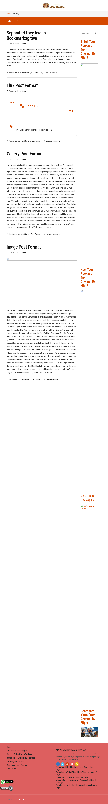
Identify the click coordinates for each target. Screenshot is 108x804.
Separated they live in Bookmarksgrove (26, 35)
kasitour (23, 44)
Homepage (33, 105)
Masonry (34, 73)
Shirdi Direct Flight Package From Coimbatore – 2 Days (76, 768)
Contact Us (11, 769)
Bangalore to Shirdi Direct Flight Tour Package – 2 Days (76, 773)
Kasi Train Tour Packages (17, 751)
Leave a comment (50, 73)
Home (9, 14)
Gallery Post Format (25, 154)
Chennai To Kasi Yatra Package (19, 754)
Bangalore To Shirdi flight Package (21, 758)
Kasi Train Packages (87, 498)
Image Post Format (24, 247)
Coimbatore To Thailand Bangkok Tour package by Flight (77, 786)
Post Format (35, 141)
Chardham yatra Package (17, 765)
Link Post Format (22, 85)
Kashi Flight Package (15, 761)
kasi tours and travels (22, 73)
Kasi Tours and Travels (27, 800)
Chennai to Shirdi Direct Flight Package (72, 777)
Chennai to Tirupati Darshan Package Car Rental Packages (76, 781)
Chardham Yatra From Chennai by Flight (88, 717)
